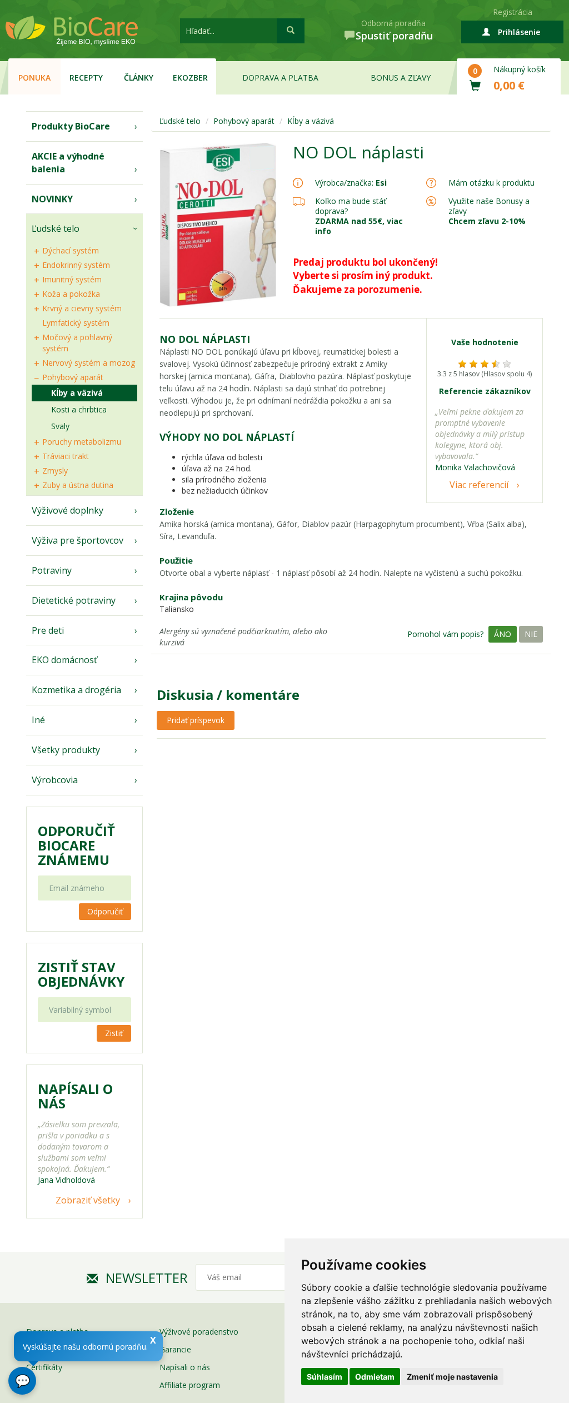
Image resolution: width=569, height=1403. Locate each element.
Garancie (175, 1349)
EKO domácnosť (64, 660)
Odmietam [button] (375, 1376)
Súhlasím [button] (324, 1376)
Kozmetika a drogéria (76, 690)
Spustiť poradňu (394, 35)
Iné (38, 720)
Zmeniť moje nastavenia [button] (452, 1376)
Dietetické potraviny (74, 600)
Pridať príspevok (195, 720)
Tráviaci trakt (65, 456)
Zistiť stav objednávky (81, 974)
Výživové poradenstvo (198, 1331)
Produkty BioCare (71, 126)
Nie (531, 634)
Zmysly (55, 470)
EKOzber (190, 77)
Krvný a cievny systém (82, 308)
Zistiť (114, 1033)
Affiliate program (189, 1385)
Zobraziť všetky (88, 1200)
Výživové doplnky (67, 510)
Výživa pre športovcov (77, 540)
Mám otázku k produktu (491, 183)
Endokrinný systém (76, 265)
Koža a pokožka (71, 293)
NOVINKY (52, 199)
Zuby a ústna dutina (77, 485)
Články (138, 77)
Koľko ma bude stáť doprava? (350, 206)
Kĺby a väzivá (77, 392)
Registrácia (512, 12)
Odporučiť (105, 911)
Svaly (60, 426)
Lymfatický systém (75, 322)
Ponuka (34, 77)
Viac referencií (479, 485)
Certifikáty (44, 1367)
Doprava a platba (280, 77)
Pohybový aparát (72, 377)
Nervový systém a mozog (88, 362)
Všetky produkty (66, 750)
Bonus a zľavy (401, 77)
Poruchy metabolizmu (81, 441)
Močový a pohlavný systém (77, 343)
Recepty (86, 77)
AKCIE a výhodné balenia (68, 162)
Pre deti (48, 630)
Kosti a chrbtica (79, 409)
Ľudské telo (55, 228)
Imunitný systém (72, 279)
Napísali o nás (184, 1367)
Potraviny (52, 570)
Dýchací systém (70, 250)
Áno (502, 634)
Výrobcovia (55, 780)
